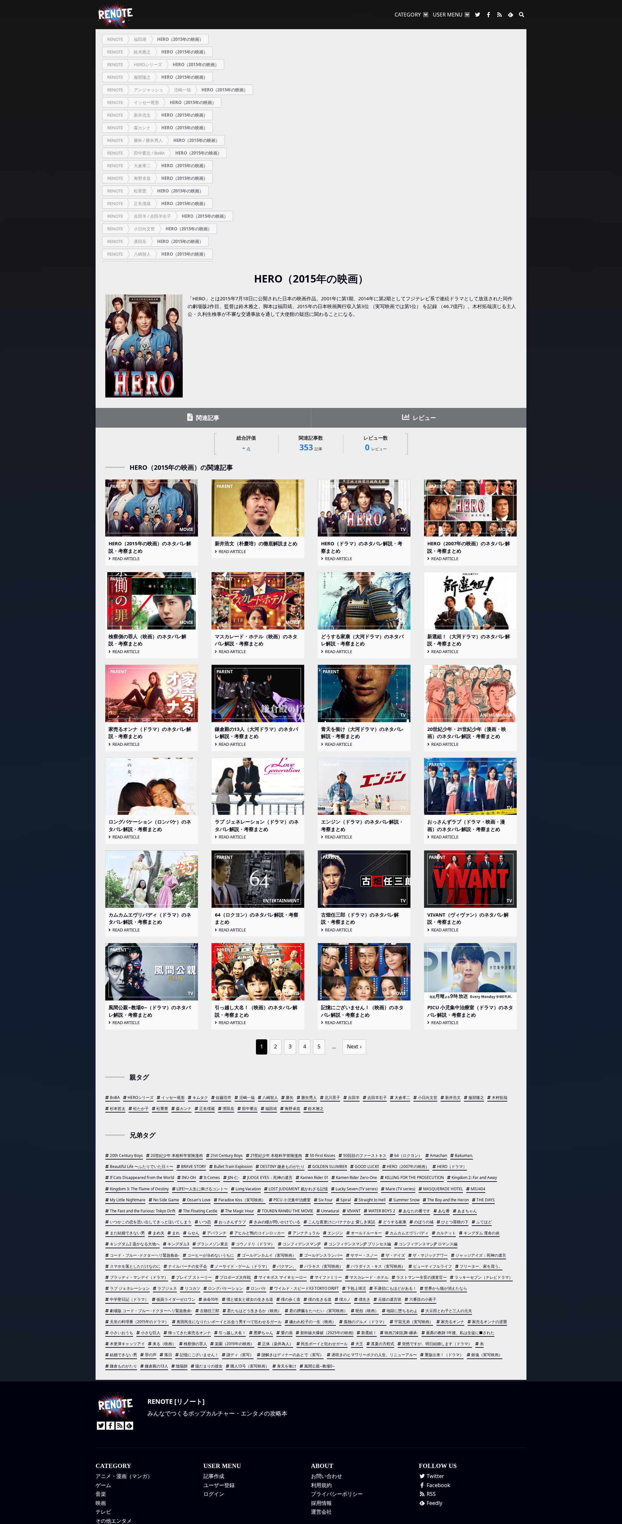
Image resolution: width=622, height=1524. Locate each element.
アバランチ (216, 1233)
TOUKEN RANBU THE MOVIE (287, 1211)
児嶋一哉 (247, 1097)
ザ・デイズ (395, 1255)
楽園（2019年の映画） (234, 1343)
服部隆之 (476, 1097)
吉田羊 (354, 1097)
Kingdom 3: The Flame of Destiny (139, 1189)
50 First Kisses (322, 1155)
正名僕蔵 (207, 1108)
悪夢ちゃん (263, 1332)
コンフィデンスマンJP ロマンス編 (428, 1244)
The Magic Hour (239, 1211)
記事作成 (213, 1476)
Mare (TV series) (400, 1189)
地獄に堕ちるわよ (402, 1310)
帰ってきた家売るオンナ (189, 1332)
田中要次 (250, 1108)
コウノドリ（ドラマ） (255, 1244)
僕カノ (345, 1299)
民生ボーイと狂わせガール (324, 1343)
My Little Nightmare (127, 1200)
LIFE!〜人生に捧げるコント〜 (202, 1189)
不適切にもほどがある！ (395, 1288)
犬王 (359, 1343)
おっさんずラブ (232, 1222)
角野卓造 (292, 1108)
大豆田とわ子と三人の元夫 (448, 1310)
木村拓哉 (499, 1097)
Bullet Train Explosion (233, 1166)
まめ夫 (158, 1233)
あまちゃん (467, 1211)
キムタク (200, 1097)
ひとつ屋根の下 (454, 1222)
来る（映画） (164, 1343)
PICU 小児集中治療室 (292, 1200)
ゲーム (103, 1485)
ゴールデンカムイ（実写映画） (269, 1255)
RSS (430, 1493)
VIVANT (354, 1211)
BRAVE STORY (193, 1166)
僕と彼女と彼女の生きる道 (249, 1299)
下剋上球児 (356, 1288)
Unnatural (330, 1211)
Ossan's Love (199, 1200)
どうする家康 (394, 1222)
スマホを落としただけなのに (135, 1266)
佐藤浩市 (223, 1097)
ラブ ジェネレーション (130, 1288)
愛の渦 (287, 1332)
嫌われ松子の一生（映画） (312, 1321)
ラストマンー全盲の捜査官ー (421, 1277)
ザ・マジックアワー (430, 1255)
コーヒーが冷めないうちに (210, 1255)
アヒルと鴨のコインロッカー (259, 1233)
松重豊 (162, 1108)
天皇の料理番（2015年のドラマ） (139, 1321)
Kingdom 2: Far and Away (474, 1177)
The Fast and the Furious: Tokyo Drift (142, 1211)
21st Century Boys (227, 1155)
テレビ (103, 1511)
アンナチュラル (306, 1233)
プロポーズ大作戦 (235, 1277)
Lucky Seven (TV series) (357, 1189)
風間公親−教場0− (319, 1366)
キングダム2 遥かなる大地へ (135, 1244)
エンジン (335, 1233)
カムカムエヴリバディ (409, 1233)
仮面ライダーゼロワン (175, 1299)
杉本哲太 (117, 1108)
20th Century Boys (126, 1155)
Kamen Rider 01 (314, 1177)
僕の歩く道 (290, 1299)
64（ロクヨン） (408, 1155)
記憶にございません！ (199, 1354)
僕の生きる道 (319, 1299)
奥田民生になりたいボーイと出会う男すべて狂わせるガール (229, 1321)
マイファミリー (328, 1277)
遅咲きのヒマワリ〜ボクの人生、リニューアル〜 (374, 1354)
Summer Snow (406, 1200)
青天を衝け (286, 1366)
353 (311, 443)
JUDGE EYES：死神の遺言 (270, 1177)
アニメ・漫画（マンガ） (124, 1476)
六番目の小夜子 (422, 1299)
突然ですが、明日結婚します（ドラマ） (437, 1343)
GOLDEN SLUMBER (329, 1166)
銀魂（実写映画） (486, 1354)
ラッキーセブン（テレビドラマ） (484, 1277)
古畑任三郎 (209, 1310)
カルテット (446, 1233)
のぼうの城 (423, 1222)
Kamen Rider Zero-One (356, 1177)
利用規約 (321, 1485)
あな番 (444, 1211)
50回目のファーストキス (364, 1155)
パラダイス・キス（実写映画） (378, 1266)
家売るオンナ (452, 1321)
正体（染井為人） (277, 1343)
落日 (168, 1354)
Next (352, 1046)
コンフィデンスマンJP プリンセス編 (359, 1244)
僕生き (364, 1299)
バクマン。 (286, 1266)
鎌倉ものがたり (123, 1366)
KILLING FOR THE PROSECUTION (414, 1177)
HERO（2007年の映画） (408, 1166)
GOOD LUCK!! (367, 1166)
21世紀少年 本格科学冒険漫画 (276, 1155)
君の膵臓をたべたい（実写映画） (318, 1310)
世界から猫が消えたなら (445, 1288)
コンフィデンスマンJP (301, 1244)
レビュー (423, 417)
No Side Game (166, 1200)
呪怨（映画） (367, 1310)
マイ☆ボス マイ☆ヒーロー (283, 1277)
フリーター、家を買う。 (481, 1266)
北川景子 (332, 1097)
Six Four (325, 1200)
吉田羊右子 (377, 1097)
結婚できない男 (123, 1354)
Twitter (434, 1476)
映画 (101, 1503)
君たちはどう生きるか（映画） (254, 1310)
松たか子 (141, 1108)
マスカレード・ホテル (369, 1277)
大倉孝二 (402, 1097)
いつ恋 (205, 1222)
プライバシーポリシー (337, 1493)
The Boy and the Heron (448, 1200)
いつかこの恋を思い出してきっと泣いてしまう (150, 1222)
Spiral (345, 1200)
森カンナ (183, 1108)
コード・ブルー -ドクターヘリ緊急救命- (144, 1255)
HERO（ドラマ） (452, 1166)
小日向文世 (427, 1097)
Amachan (438, 1155)
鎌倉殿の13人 (156, 1366)
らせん (193, 1233)
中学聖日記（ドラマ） (129, 1299)
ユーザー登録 (219, 1485)
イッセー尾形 (173, 1097)
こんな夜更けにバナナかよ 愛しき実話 (341, 1222)
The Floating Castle (200, 1211)
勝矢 (290, 1097)
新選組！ (369, 1332)
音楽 (101, 1493)
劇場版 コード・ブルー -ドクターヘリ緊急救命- (151, 1310)
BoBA (115, 1097)
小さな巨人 (150, 1332)
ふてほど (484, 1222)
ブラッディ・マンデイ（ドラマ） (139, 1277)
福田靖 (271, 1108)
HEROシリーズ (141, 1097)
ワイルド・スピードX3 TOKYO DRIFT (306, 1288)
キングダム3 (178, 1244)
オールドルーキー (366, 1233)
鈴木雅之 (316, 1108)
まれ (176, 1233)
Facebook (437, 1485)
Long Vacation (248, 1189)
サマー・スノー (364, 1255)
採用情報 (321, 1503)
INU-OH (189, 1177)
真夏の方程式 (382, 1343)
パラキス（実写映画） (323, 1266)
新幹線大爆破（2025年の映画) (326, 1332)
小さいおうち (121, 1332)
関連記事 (206, 417)
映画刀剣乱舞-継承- (401, 1332)
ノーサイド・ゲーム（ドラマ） (242, 1266)
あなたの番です (416, 1211)
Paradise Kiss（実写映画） (242, 1200)
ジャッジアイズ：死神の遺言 (480, 1255)
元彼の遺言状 (389, 1299)
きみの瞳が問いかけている (277, 1222)
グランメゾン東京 (212, 1244)
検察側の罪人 (195, 1343)
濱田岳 (228, 1108)
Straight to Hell (372, 1200)
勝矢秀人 (309, 1097)
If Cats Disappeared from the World (142, 1177)
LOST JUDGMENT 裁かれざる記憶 (298, 1189)
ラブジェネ (167, 1288)
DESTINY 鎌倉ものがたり (282, 1166)
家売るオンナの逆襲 (489, 1321)
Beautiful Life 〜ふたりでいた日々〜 (141, 1166)
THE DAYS (486, 1200)
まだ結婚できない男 (127, 1233)
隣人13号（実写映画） (249, 1366)
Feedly (433, 1503)
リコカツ (192, 1288)
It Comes (212, 1177)
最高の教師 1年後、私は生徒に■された (460, 1332)
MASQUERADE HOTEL (443, 1189)
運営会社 (321, 1511)
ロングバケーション (225, 1288)
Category (408, 14)
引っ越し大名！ (232, 1332)
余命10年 (211, 1299)
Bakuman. (464, 1155)
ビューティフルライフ (432, 1266)
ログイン (213, 1493)
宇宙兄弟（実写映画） (413, 1321)
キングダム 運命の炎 (482, 1233)
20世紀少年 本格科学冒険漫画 (177, 1155)
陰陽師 (182, 1366)
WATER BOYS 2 (381, 1211)
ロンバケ (258, 1288)
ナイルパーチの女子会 (187, 1266)
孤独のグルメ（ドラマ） (365, 1321)
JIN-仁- (233, 1177)
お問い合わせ (326, 1476)
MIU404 (478, 1189)
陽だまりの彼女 (209, 1366)
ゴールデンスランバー (323, 1255)
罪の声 (150, 1354)
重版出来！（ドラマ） (444, 1354)
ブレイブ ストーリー (194, 1277)
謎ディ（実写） (240, 1354)
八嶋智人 (270, 1097)
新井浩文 (453, 1097)
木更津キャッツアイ (127, 1343)
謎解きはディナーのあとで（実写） (292, 1354)
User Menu (448, 14)
